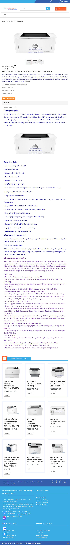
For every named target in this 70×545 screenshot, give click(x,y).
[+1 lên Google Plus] (8, 69)
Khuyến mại (32, 481)
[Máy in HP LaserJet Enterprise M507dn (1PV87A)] (12, 372)
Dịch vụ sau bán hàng (8, 530)
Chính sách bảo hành (42, 502)
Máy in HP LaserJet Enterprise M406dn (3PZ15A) (34, 422)
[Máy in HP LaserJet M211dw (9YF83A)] (35, 372)
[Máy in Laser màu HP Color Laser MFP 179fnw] (58, 372)
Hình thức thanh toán (42, 505)
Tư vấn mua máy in (41, 537)
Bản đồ (13, 484)
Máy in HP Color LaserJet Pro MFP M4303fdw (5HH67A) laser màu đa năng (11, 461)
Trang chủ (5, 21)
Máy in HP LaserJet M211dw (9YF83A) (34, 383)
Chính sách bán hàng (7, 537)
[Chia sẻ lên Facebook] (3, 69)
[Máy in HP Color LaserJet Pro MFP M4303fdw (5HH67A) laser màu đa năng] (12, 448)
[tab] (35, 103)
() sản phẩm (62, 9)
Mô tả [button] (7, 103)
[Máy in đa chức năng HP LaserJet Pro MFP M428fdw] (35, 448)
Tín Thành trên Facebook (43, 530)
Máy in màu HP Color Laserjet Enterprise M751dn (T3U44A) (11, 422)
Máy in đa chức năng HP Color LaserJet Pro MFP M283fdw (57, 460)
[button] (55, 42)
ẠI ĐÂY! (27, 81)
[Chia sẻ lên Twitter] (5, 69)
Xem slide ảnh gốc (7, 66)
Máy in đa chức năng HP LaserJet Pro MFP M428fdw (35, 459)
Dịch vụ (26, 481)
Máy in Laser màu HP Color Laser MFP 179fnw (58, 383)
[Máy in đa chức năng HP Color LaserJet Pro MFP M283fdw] (58, 448)
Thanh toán (6, 484)
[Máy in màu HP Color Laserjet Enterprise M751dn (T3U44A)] (12, 410)
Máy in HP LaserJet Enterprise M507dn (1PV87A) (11, 384)
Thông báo (40, 481)
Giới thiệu (13, 481)
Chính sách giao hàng (42, 500)
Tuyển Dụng (39, 532)
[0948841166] (4, 513)
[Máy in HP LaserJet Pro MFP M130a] (58, 410)
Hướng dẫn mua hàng (42, 535)
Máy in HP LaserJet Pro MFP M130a (57, 421)
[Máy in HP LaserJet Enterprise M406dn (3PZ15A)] (35, 410)
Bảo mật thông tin (41, 497)
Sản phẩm (20, 481)
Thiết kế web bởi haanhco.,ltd (32, 543)
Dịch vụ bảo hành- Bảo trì (9, 535)
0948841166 (65, 1)
